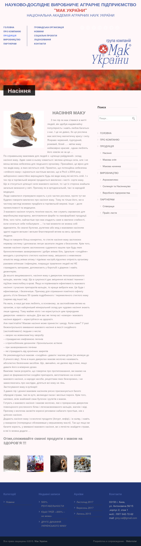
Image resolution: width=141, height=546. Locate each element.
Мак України (41, 541)
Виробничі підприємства (116, 192)
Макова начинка (112, 166)
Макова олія (109, 159)
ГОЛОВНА (8, 27)
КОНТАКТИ (40, 43)
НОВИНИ (39, 31)
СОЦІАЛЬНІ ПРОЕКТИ (45, 35)
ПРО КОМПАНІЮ (12, 31)
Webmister (131, 541)
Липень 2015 (84, 513)
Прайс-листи (110, 212)
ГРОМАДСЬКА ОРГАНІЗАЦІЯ (49, 27)
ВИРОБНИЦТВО (11, 39)
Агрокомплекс (110, 179)
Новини (10, 502)
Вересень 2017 (85, 507)
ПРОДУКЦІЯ (9, 35)
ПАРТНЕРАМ (10, 43)
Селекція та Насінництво (117, 186)
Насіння (107, 153)
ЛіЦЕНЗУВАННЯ (42, 39)
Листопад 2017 (85, 502)
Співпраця (108, 206)
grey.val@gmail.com (126, 518)
